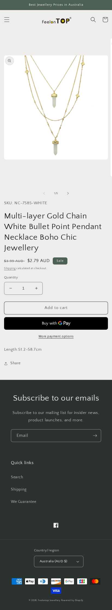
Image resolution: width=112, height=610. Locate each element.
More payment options (56, 336)
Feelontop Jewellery (49, 600)
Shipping (10, 268)
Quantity (11, 277)
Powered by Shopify (72, 600)
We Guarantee (23, 502)
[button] (7, 20)
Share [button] (15, 363)
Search (17, 477)
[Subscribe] (95, 435)
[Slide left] (44, 193)
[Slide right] (68, 193)
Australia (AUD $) (53, 561)
